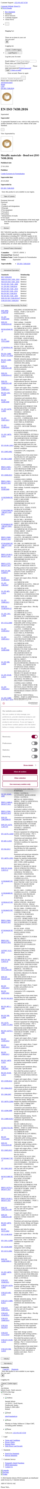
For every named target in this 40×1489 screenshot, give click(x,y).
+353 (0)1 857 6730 (21, 3)
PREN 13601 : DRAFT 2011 (6, 482)
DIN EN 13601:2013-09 (6, 1209)
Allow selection (20, 778)
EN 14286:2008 (6, 1111)
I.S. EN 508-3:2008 (5, 663)
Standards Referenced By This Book (14, 305)
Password (21, 65)
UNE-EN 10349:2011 (5, 1281)
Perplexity (14, 1369)
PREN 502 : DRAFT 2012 (6, 941)
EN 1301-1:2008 (7, 1241)
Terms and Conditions (12, 1440)
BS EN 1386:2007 (4, 1067)
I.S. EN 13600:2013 (5, 601)
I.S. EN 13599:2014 (5, 630)
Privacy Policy (10, 1442)
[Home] (6, 8)
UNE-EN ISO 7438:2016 (10, 300)
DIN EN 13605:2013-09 (6, 367)
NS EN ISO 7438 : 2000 (9, 284)
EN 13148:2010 (6, 1234)
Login (7, 70)
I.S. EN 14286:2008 (5, 649)
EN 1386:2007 (6, 1094)
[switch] (34, 743)
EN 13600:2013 (6, 475)
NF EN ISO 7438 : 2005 (9, 296)
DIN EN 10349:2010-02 (6, 323)
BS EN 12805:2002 (5, 992)
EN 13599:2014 (6, 1081)
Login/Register (12, 53)
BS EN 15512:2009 (5, 1138)
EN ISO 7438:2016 (7, 88)
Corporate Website (7, 6)
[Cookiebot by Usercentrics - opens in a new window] (28, 703)
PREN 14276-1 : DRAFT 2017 (7, 1188)
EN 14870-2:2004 (7, 1101)
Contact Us (9, 1467)
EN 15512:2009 (6, 623)
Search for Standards (12, 1453)
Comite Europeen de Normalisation (13, 174)
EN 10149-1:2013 (7, 445)
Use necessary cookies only (20, 784)
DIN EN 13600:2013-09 (6, 1216)
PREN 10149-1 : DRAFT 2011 (7, 1199)
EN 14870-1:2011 (7, 858)
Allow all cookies (20, 772)
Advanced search (6, 82)
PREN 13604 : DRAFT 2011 (6, 921)
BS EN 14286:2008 (5, 401)
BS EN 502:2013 (7, 998)
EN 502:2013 (5, 849)
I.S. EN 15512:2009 (5, 340)
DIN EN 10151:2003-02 (6, 969)
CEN (2, 86)
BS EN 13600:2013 (5, 388)
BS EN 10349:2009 (5, 488)
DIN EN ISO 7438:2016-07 (10, 298)
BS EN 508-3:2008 (5, 1016)
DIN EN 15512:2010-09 (6, 1144)
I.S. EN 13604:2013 (5, 688)
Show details (28, 765)
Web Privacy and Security (14, 1446)
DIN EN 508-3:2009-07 (6, 572)
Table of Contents (9, 196)
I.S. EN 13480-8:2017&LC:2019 (7, 699)
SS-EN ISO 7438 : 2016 (9, 291)
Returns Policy (10, 1444)
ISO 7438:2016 (6, 277)
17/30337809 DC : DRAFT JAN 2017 (7, 512)
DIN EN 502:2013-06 (5, 978)
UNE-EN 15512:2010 (5, 1334)
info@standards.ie (11, 1416)
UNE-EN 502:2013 (4, 1326)
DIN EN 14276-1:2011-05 (6, 826)
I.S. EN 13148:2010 (5, 426)
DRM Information (11, 1465)
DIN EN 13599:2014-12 (6, 374)
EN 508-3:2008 (6, 459)
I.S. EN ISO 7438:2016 (9, 286)
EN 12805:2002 (6, 452)
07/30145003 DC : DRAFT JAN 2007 (7, 545)
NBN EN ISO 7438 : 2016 (10, 279)
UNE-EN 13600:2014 (5, 1319)
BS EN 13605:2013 (5, 987)
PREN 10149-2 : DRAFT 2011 (7, 555)
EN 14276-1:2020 (7, 834)
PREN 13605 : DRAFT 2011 (6, 468)
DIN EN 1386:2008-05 (6, 818)
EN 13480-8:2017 (7, 1119)
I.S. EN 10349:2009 (5, 318)
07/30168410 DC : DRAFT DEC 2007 (7, 526)
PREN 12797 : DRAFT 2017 (6, 564)
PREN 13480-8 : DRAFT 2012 (7, 803)
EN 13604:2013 (6, 1088)
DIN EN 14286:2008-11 (6, 1260)
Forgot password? (25, 68)
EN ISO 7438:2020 (7, 188)
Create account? (15, 70)
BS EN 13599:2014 (5, 1040)
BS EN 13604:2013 (5, 1053)
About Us (17, 6)
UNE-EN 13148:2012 (5, 1314)
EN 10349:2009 (6, 1247)
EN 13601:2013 (6, 1168)
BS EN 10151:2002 (5, 1230)
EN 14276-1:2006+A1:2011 (7, 1024)
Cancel (8, 50)
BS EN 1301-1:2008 (5, 394)
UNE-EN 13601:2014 (5, 1309)
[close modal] (7, 41)
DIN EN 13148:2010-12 (6, 607)
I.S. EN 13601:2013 (5, 419)
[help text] (2, 129)
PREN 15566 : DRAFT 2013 (6, 812)
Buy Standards (10, 12)
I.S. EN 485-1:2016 (5, 592)
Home (3, 84)
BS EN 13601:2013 (5, 1046)
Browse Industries (11, 1455)
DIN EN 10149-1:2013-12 (6, 869)
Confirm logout (16, 50)
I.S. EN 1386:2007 (4, 584)
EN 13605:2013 (6, 1150)
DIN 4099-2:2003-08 (5, 312)
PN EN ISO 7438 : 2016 (9, 289)
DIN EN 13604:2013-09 (6, 382)
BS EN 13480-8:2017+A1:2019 (7, 355)
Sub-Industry (7, 1363)
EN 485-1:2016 (6, 841)
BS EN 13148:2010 (5, 579)
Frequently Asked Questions (14, 1463)
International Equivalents (11, 270)
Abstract (6, 228)
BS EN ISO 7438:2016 (9, 293)
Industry (6, 1359)
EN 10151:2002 (6, 1251)
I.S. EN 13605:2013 (5, 638)
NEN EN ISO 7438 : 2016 (10, 282)
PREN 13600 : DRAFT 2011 (6, 538)
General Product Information (12, 248)
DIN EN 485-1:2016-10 (6, 960)
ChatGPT (6, 1369)
